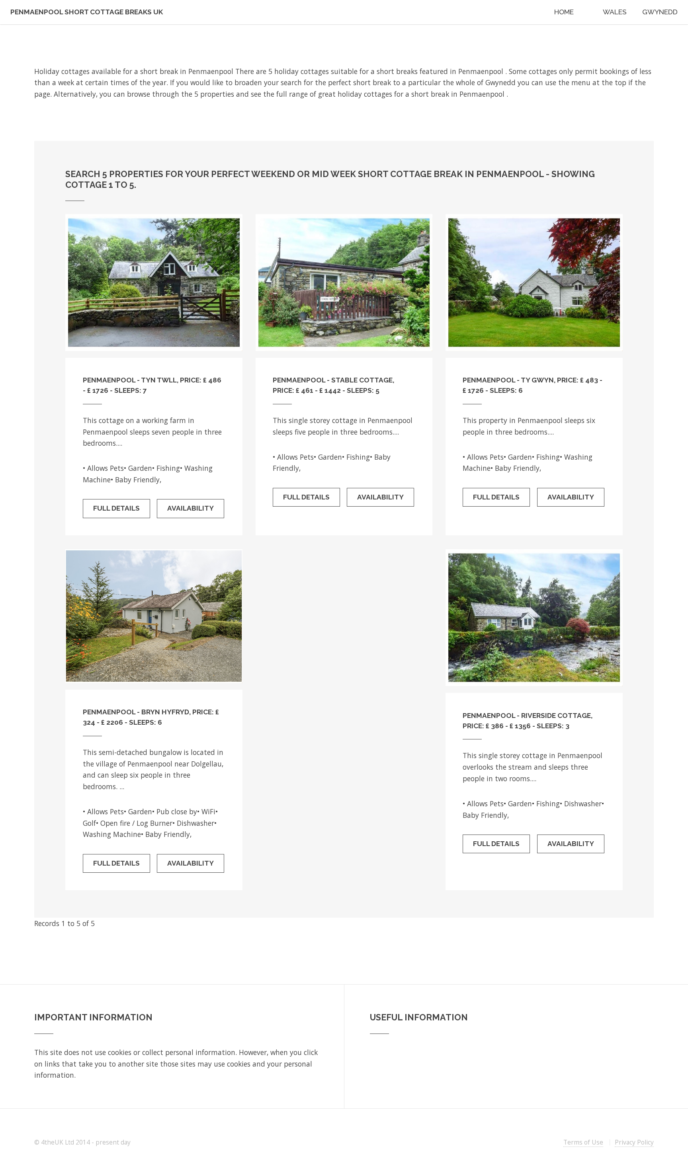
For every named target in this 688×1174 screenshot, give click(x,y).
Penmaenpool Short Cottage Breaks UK (86, 12)
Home (564, 12)
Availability (190, 508)
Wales (615, 12)
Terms (583, 1142)
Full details (116, 508)
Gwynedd (660, 12)
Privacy (634, 1142)
